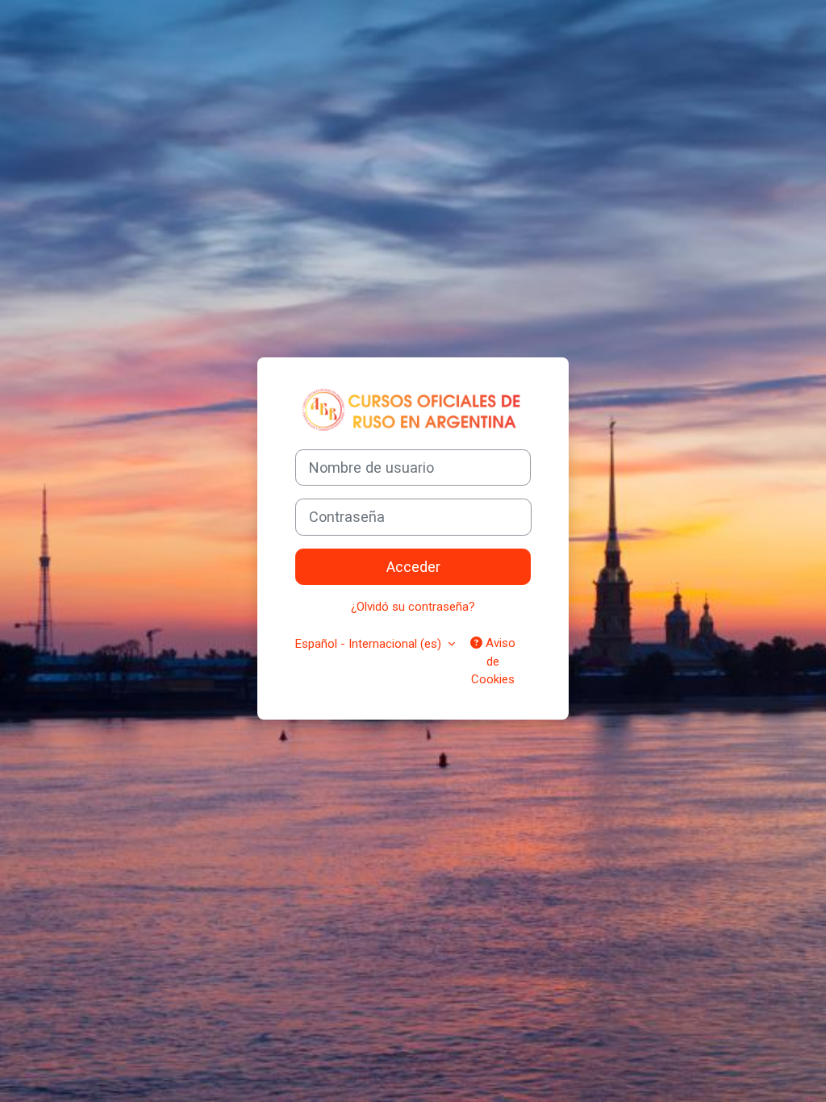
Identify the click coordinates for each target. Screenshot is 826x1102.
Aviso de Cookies (493, 661)
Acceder (413, 566)
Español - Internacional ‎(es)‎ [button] (369, 644)
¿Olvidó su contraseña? (413, 606)
